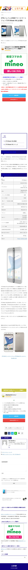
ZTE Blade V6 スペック (11, 144)
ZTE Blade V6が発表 (11, 141)
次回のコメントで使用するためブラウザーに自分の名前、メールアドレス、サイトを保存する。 (13, 479)
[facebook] (9, 433)
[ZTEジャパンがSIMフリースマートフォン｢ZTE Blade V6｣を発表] (12, 433)
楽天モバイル (3, 549)
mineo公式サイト (14, 99)
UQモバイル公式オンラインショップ (8, 514)
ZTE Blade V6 (17, 454)
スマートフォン (5, 452)
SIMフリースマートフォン (7, 454)
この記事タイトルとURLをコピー (14, 428)
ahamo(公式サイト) (14, 420)
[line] (15, 433)
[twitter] (6, 433)
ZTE (13, 454)
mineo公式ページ (22, 540)
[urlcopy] (22, 433)
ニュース (10, 452)
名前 (2, 473)
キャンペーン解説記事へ (14, 95)
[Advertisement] (14, 118)
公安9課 (14, 566)
